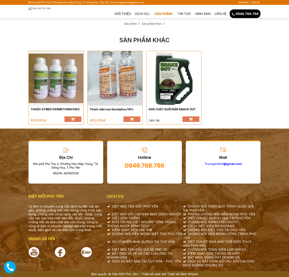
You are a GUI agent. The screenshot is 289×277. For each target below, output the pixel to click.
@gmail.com (232, 164)
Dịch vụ (142, 14)
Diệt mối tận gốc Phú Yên (135, 206)
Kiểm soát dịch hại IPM (132, 230)
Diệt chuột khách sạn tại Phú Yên (219, 218)
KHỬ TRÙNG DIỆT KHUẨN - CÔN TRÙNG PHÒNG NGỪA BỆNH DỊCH (141, 224)
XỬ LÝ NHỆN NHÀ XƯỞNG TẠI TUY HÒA (143, 242)
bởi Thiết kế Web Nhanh (179, 274)
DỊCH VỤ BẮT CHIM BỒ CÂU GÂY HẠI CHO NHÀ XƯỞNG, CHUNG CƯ (218, 263)
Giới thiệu (243, 2)
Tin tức (184, 14)
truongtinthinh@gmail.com (129, 2)
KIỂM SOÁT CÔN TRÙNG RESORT (214, 253)
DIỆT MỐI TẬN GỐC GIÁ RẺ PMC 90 (139, 249)
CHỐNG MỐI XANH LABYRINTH (212, 222)
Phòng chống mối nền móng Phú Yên (221, 214)
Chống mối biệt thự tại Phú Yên (217, 230)
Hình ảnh (203, 14)
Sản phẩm (163, 14)
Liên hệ (255, 2)
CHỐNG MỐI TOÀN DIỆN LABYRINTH (217, 249)
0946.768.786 (247, 14)
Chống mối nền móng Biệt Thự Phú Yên (147, 234)
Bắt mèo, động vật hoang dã (214, 257)
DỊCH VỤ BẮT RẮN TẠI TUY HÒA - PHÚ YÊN (146, 261)
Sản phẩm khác (152, 23)
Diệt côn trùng (126, 218)
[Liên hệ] (10, 267)
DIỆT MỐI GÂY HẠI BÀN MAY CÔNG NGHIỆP (146, 214)
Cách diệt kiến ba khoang (211, 226)
